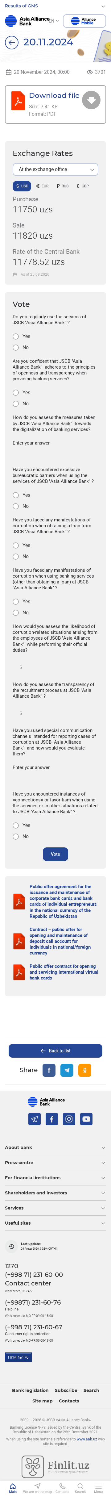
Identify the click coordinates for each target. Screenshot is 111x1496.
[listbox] (55, 169)
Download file (54, 95)
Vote (55, 854)
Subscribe (66, 1390)
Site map (42, 1401)
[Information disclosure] (11, 42)
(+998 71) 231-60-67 (33, 1327)
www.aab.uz (87, 1439)
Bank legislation (30, 1390)
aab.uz (27, 21)
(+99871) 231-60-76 (33, 1302)
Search (91, 1390)
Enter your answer (31, 443)
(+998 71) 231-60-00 (34, 1274)
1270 (11, 1266)
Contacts (69, 1401)
